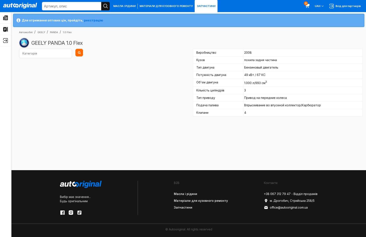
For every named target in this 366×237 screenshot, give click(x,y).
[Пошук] (105, 6)
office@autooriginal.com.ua (289, 207)
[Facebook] (62, 212)
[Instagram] (70, 212)
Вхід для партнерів (347, 6)
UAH (317, 6)
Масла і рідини (124, 6)
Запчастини (206, 6)
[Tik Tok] (79, 212)
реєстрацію (93, 20)
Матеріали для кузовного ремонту (166, 6)
